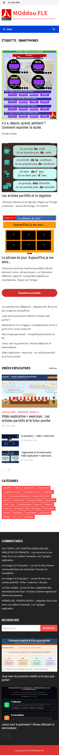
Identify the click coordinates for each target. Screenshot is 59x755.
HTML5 (5, 504)
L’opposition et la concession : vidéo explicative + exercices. (36, 454)
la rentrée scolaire (24, 504)
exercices (6, 500)
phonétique (36, 508)
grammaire (22, 412)
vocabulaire (28, 517)
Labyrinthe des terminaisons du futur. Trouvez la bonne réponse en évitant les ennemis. (29, 591)
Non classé (18, 508)
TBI (14, 517)
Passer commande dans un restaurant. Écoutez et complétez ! (28, 569)
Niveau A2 (34, 412)
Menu (9, 29)
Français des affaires (35, 500)
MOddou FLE (30, 13)
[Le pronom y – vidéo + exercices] (10, 436)
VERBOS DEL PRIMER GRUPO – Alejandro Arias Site (29, 600)
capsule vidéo (9, 412)
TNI (19, 517)
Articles (18, 488)
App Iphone (7, 488)
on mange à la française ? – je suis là (21, 565)
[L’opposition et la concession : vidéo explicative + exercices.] (10, 452)
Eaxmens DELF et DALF (41, 496)
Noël (27, 508)
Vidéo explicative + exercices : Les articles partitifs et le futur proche (26, 418)
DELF (5, 496)
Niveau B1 (7, 508)
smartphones (45, 513)
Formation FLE (18, 500)
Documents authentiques (20, 496)
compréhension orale (11, 492)
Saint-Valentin (31, 513)
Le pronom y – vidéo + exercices (37, 435)
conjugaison (48, 492)
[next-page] (9, 469)
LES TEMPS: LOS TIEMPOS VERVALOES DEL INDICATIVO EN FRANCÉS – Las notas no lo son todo (27, 552)
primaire (6, 513)
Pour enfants (49, 508)
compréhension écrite (31, 492)
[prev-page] (4, 469)
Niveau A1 (38, 504)
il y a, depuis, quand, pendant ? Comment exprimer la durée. (24, 125)
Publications (18, 513)
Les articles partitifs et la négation (26, 196)
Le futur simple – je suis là (15, 587)
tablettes (6, 517)
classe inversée (43, 488)
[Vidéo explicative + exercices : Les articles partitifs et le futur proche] (29, 391)
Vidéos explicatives (16, 368)
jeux (13, 504)
